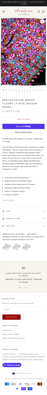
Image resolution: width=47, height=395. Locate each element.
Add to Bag (23, 119)
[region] (23, 275)
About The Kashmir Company (13, 338)
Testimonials (7, 330)
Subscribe (11, 317)
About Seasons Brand (10, 334)
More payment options (23, 132)
